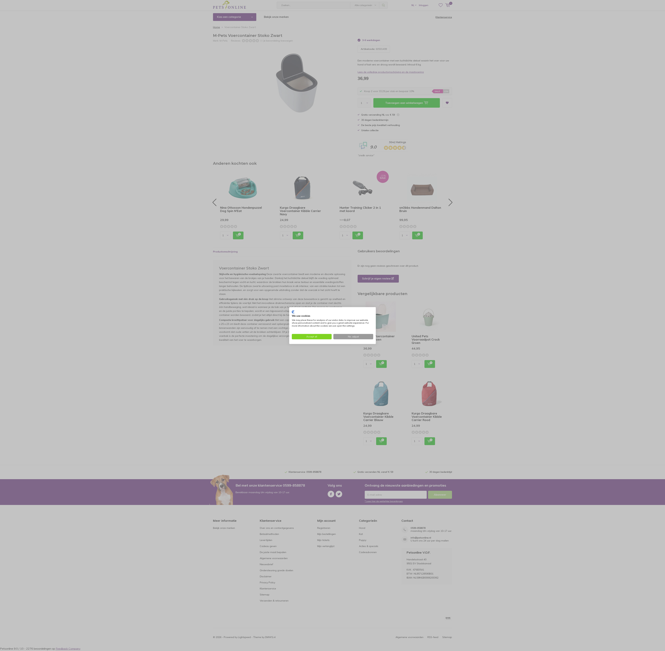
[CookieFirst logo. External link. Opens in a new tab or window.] (293, 312)
